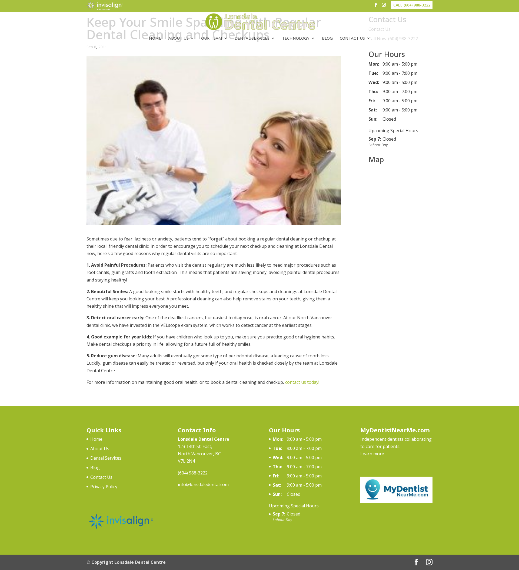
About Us (178, 38)
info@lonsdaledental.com (203, 484)
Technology (296, 38)
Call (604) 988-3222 (411, 5)
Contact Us (352, 38)
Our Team (211, 38)
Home (155, 38)
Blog (327, 38)
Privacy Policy (103, 487)
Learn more (372, 454)
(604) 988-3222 (193, 473)
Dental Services (252, 38)
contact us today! (302, 382)
